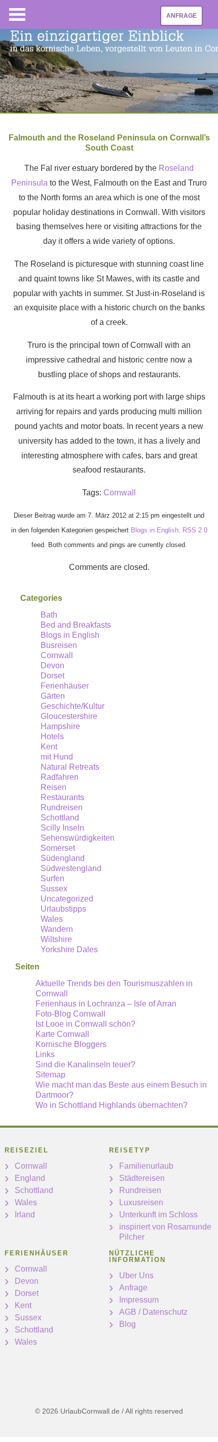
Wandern (57, 929)
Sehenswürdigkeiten (78, 838)
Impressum (139, 1299)
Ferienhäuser (65, 685)
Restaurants (62, 797)
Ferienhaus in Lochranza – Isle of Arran (105, 1003)
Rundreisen (62, 807)
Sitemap (50, 1074)
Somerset (58, 848)
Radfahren (60, 777)
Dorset (52, 675)
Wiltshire (56, 939)
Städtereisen (142, 1178)
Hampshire (60, 726)
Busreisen (59, 645)
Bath (49, 614)
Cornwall (119, 492)
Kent (49, 746)
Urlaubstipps (63, 909)
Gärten (53, 696)
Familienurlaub (146, 1166)
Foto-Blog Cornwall (70, 1014)
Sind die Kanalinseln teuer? (85, 1064)
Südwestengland (71, 868)
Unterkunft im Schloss (158, 1214)
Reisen (53, 787)
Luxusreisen (141, 1202)
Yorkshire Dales (69, 949)
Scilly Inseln (62, 827)
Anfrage (181, 15)
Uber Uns (136, 1275)
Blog (127, 1324)
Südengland (63, 858)
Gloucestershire (69, 716)
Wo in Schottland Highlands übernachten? (111, 1105)
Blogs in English (154, 530)
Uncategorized (67, 898)
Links (45, 1054)
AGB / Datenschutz (153, 1312)
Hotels (52, 736)
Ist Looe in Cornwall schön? (85, 1024)
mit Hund (57, 756)
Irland (25, 1214)
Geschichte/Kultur (72, 706)
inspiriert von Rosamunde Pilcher (165, 1231)
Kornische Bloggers (70, 1044)
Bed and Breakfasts (76, 625)
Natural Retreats (70, 767)
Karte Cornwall (62, 1034)
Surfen (52, 878)
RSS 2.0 (195, 530)
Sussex (54, 888)
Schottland (60, 817)
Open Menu (17, 14)
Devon (52, 665)
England (30, 1178)
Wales (52, 919)
